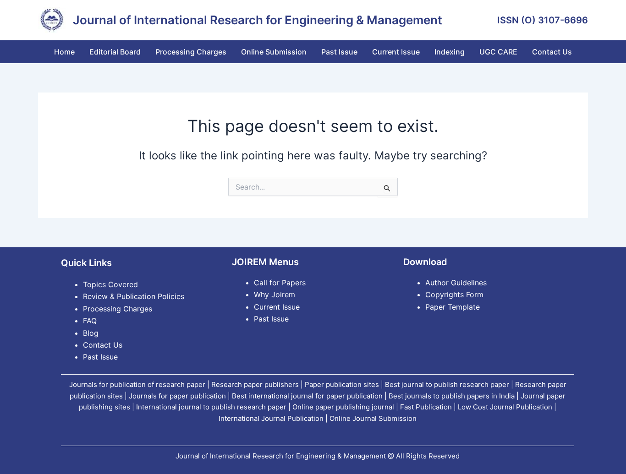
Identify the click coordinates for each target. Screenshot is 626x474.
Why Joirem (275, 294)
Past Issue (339, 51)
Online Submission (274, 51)
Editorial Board (115, 51)
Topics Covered (110, 284)
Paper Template (452, 306)
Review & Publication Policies (133, 296)
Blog (91, 333)
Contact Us (552, 51)
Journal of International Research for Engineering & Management (257, 20)
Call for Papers (280, 282)
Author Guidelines (456, 282)
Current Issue (396, 51)
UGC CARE (498, 51)
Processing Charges (190, 51)
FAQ (90, 320)
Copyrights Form (454, 294)
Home (64, 51)
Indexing (449, 51)
